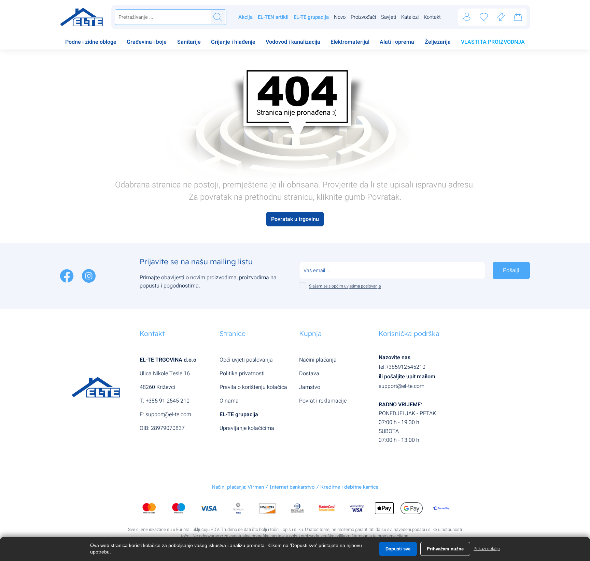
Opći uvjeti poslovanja (246, 360)
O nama (229, 401)
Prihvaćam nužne (445, 548)
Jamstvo (309, 387)
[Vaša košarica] (518, 18)
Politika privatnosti (242, 373)
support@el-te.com (168, 414)
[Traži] (217, 17)
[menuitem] (91, 43)
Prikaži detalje (487, 548)
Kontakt (432, 17)
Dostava (309, 373)
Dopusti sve (397, 548)
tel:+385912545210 (402, 367)
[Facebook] (67, 275)
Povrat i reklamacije (323, 401)
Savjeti (388, 17)
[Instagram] (89, 275)
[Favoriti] (484, 17)
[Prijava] (467, 17)
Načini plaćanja (318, 360)
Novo (340, 17)
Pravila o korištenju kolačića (253, 387)
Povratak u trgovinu (295, 219)
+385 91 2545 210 (167, 401)
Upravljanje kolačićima (247, 428)
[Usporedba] (501, 17)
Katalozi (410, 17)
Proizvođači (363, 17)
